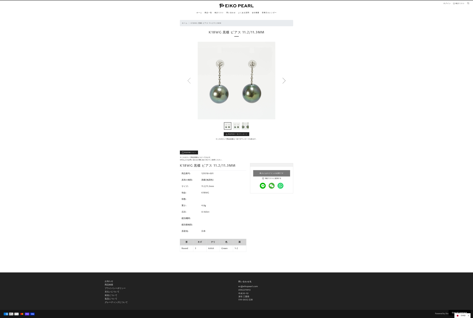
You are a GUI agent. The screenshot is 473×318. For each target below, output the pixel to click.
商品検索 (109, 284)
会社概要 (255, 13)
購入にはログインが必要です (272, 173)
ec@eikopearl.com (248, 286)
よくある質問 (243, 13)
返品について (111, 298)
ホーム (199, 13)
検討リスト (219, 13)
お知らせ (109, 281)
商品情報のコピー (190, 152)
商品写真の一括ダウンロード (237, 134)
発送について (111, 295)
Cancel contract (459, 312)
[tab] (227, 126)
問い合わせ (231, 13)
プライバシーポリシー (115, 288)
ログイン (447, 3)
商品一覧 (208, 13)
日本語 (463, 315)
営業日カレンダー (269, 13)
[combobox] (462, 315)
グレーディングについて (116, 302)
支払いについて (112, 291)
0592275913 (244, 290)
